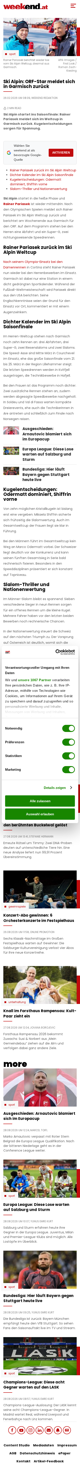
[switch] (68, 742)
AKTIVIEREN (61, 152)
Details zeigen (55, 788)
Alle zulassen (40, 801)
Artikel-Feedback (49, 1461)
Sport (12, 54)
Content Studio (17, 1445)
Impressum (67, 1445)
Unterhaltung (17, 1002)
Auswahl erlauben (40, 814)
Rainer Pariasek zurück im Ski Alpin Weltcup (43, 170)
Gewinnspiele (17, 906)
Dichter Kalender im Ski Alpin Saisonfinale (41, 175)
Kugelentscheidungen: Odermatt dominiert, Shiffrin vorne (35, 181)
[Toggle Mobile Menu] (73, 5)
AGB (12, 1453)
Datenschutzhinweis (37, 1453)
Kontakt (23, 1461)
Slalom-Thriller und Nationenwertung (38, 189)
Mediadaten (43, 1445)
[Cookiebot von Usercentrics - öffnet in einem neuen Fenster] (56, 652)
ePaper (64, 1453)
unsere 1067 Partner (34, 680)
